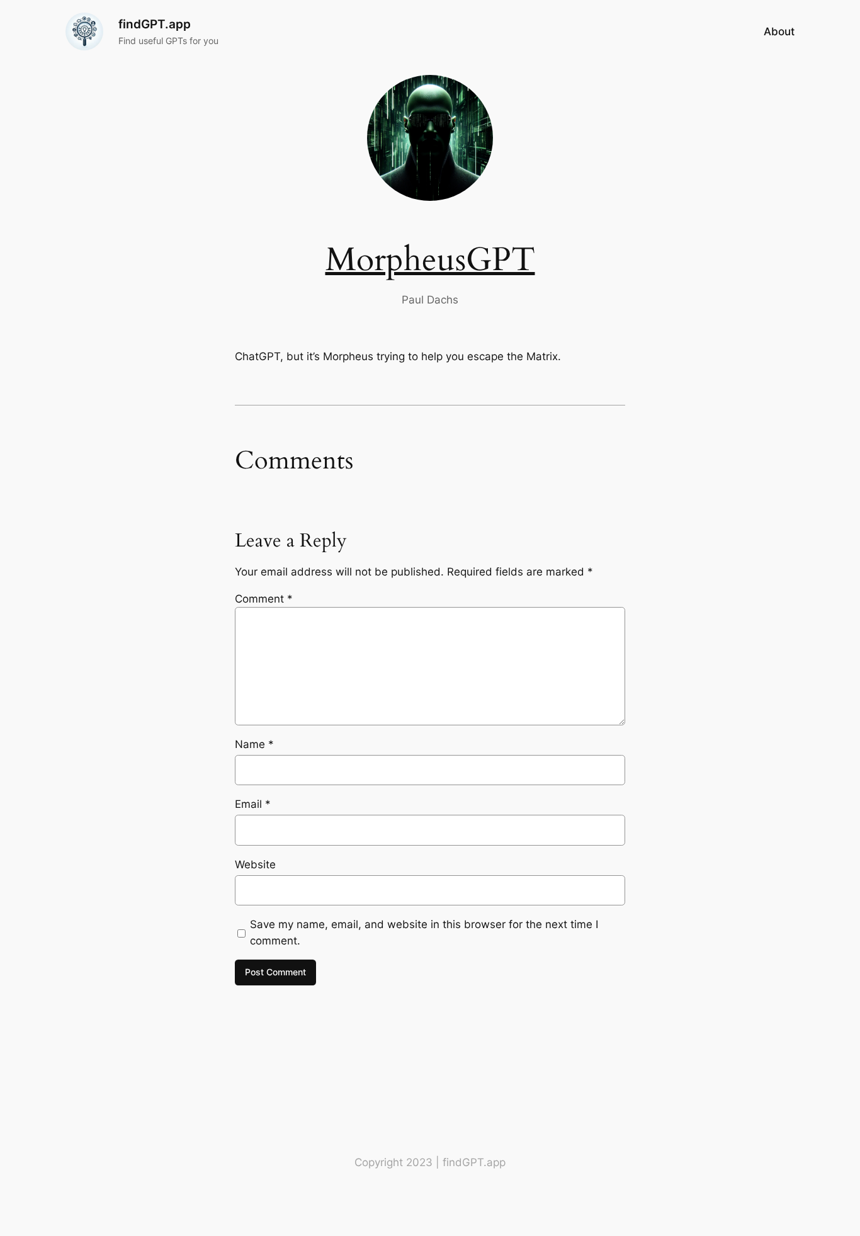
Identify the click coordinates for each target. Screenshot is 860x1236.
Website (255, 864)
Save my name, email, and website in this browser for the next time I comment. (424, 932)
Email (253, 804)
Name (254, 744)
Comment (264, 598)
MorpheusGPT (430, 259)
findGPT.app (154, 23)
